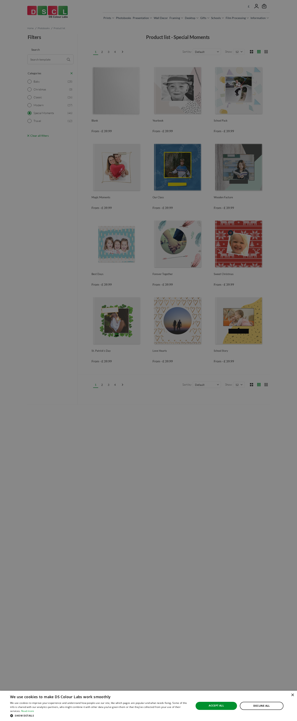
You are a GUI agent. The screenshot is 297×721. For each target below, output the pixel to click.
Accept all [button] (216, 705)
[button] (99, 715)
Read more (27, 711)
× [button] (292, 695)
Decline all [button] (261, 705)
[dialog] (148, 706)
